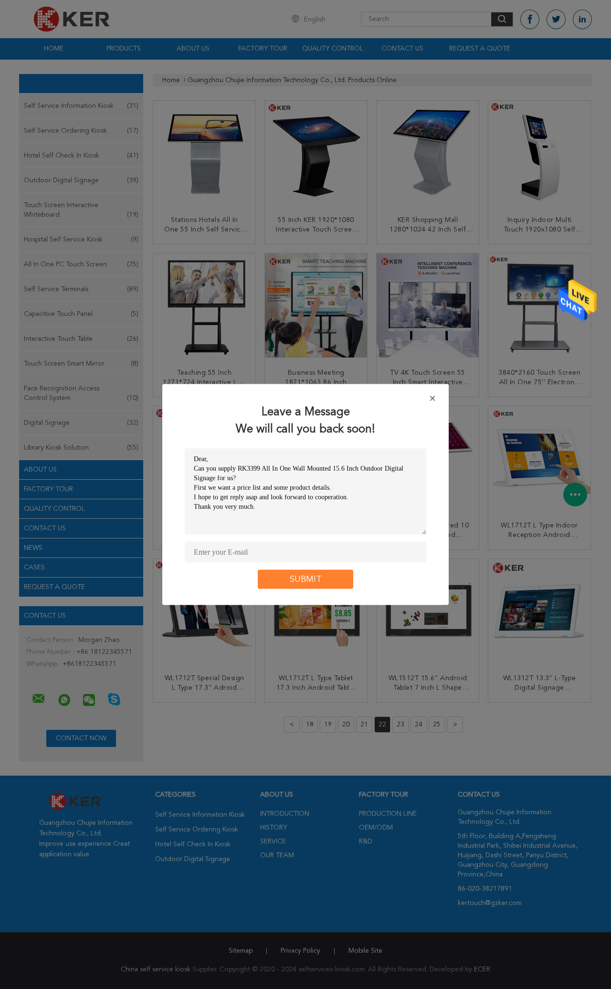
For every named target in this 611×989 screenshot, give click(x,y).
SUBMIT (306, 579)
